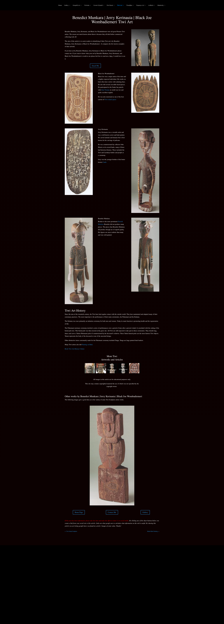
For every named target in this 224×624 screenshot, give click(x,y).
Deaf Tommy (105, 90)
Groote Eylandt (98, 5)
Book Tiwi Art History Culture (74, 349)
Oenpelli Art (76, 5)
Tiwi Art (119, 5)
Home (60, 5)
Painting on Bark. (87, 344)
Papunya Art (140, 5)
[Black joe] (112, 479)
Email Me (95, 66)
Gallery (66, 5)
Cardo (104, 162)
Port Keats (110, 5)
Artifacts (150, 5)
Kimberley (161, 5)
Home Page (79, 486)
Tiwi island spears (110, 99)
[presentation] (82, 368)
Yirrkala (86, 5)
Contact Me (112, 486)
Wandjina (129, 5)
